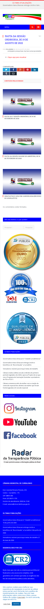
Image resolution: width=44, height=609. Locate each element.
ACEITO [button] (16, 604)
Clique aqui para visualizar (17, 57)
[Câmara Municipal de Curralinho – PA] (22, 16)
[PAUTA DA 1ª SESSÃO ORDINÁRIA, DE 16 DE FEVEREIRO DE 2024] (22, 101)
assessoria (18, 573)
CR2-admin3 (9, 49)
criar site (17, 570)
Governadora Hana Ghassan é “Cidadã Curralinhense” (22, 359)
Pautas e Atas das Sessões (32, 51)
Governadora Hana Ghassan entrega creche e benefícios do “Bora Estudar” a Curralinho (22, 5)
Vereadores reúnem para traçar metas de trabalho (20, 369)
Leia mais (21, 597)
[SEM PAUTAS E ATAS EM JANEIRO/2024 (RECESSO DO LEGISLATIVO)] (22, 181)
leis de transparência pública (13, 579)
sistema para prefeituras (30, 570)
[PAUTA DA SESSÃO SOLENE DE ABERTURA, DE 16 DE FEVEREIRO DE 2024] (22, 141)
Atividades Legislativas (15, 51)
